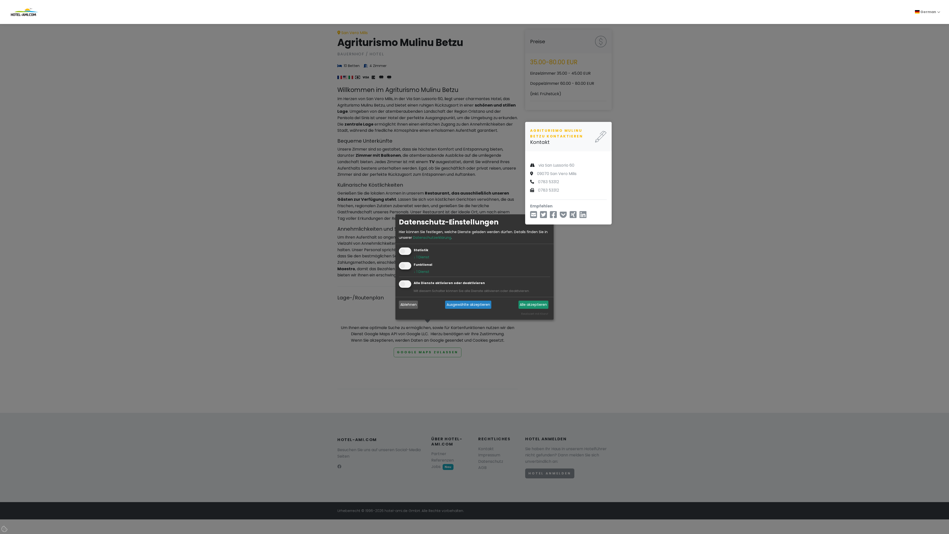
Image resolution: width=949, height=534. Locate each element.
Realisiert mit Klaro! (534, 314)
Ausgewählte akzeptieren (468, 304)
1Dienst (421, 257)
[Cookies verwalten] (5, 529)
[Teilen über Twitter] (543, 216)
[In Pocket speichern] (563, 216)
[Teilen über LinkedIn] (583, 216)
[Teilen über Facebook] (553, 216)
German (928, 11)
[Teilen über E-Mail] (533, 216)
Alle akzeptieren (533, 304)
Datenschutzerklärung (432, 237)
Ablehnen (408, 304)
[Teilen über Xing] (573, 216)
